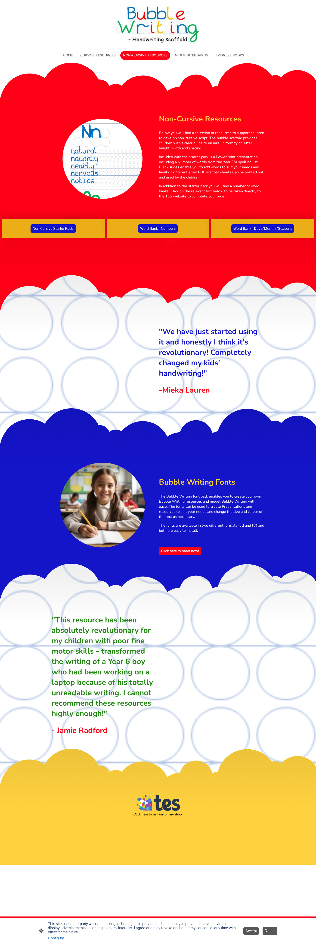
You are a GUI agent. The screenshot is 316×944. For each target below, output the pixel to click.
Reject (270, 931)
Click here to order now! (180, 551)
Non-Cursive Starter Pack (53, 228)
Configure (56, 938)
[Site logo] (158, 24)
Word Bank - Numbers (158, 228)
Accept (251, 931)
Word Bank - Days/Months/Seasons (262, 228)
